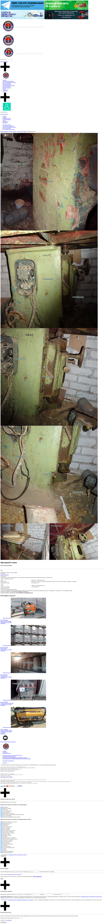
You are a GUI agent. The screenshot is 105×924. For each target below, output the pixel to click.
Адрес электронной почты (5, 871)
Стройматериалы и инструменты (9, 837)
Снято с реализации (4, 574)
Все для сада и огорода (6, 841)
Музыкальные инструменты (8, 851)
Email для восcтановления (5, 918)
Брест (1, 777)
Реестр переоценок (7, 83)
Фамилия (27, 894)
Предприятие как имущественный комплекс (11, 817)
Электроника (4, 825)
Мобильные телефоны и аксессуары (9, 821)
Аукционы (5, 752)
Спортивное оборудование (7, 843)
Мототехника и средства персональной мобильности (13, 814)
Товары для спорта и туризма (8, 832)
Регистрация (3, 61)
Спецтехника (4, 809)
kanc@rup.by (21, 767)
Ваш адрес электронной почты (6, 894)
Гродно (9, 777)
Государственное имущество (9, 85)
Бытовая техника (5, 824)
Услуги (4, 88)
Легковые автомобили (6, 808)
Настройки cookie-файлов (8, 760)
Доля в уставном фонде (7, 815)
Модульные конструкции (7, 852)
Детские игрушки (5, 842)
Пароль (24, 871)
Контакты (5, 91)
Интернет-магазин (7, 86)
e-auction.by (12, 773)
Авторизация (8, 920)
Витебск (3, 777)
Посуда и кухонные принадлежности (9, 839)
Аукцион (5, 117)
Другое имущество (6, 812)
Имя (41, 894)
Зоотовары (4, 848)
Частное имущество (7, 84)
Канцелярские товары (6, 835)
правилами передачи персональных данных (17, 854)
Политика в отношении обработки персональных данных (15, 757)
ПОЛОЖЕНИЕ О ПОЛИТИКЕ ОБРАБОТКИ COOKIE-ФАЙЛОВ (16, 758)
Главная (4, 80)
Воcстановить (3, 922)
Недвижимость (5, 807)
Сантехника (4, 836)
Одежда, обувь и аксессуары (8, 831)
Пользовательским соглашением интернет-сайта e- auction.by (20, 899)
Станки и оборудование (7, 810)
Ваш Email (2, 802)
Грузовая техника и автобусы (8, 813)
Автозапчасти (5, 845)
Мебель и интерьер (6, 828)
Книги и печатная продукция (8, 847)
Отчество (56, 894)
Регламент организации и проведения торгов (12, 755)
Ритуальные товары (6, 834)
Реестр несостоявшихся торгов (9, 82)
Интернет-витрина (7, 87)
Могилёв (11, 777)
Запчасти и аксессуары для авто (8, 830)
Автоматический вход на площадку (46, 871)
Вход (7, 61)
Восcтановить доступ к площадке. (14, 874)
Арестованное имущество (8, 81)
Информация (5, 90)
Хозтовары (4, 850)
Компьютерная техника (7, 823)
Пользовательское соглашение (9, 756)
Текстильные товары (6, 846)
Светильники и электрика (7, 840)
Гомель (6, 777)
